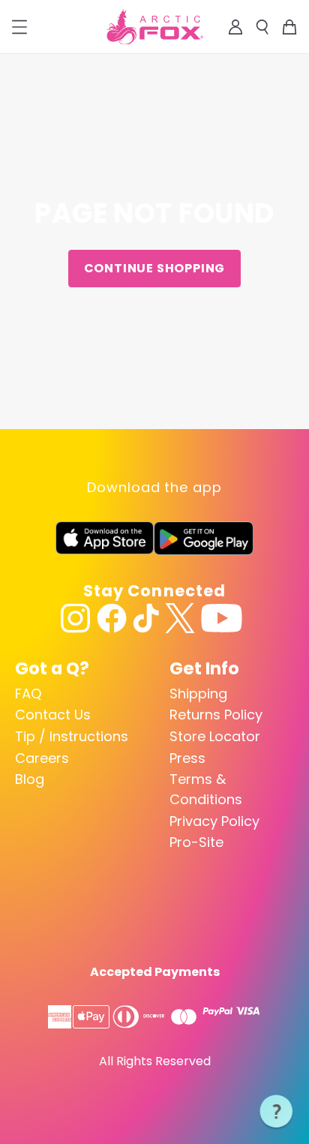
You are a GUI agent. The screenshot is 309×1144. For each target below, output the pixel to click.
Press (188, 758)
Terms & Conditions (206, 789)
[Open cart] (289, 27)
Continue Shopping (155, 268)
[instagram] (76, 618)
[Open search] (262, 27)
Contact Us (53, 714)
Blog (29, 779)
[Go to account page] (235, 27)
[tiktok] (146, 618)
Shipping (198, 693)
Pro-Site (197, 842)
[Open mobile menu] (19, 27)
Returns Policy (216, 714)
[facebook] (112, 618)
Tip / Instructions (71, 736)
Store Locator (215, 736)
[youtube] (221, 618)
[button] (276, 1111)
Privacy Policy (215, 821)
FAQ (28, 693)
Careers (42, 758)
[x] (180, 618)
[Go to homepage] (154, 27)
